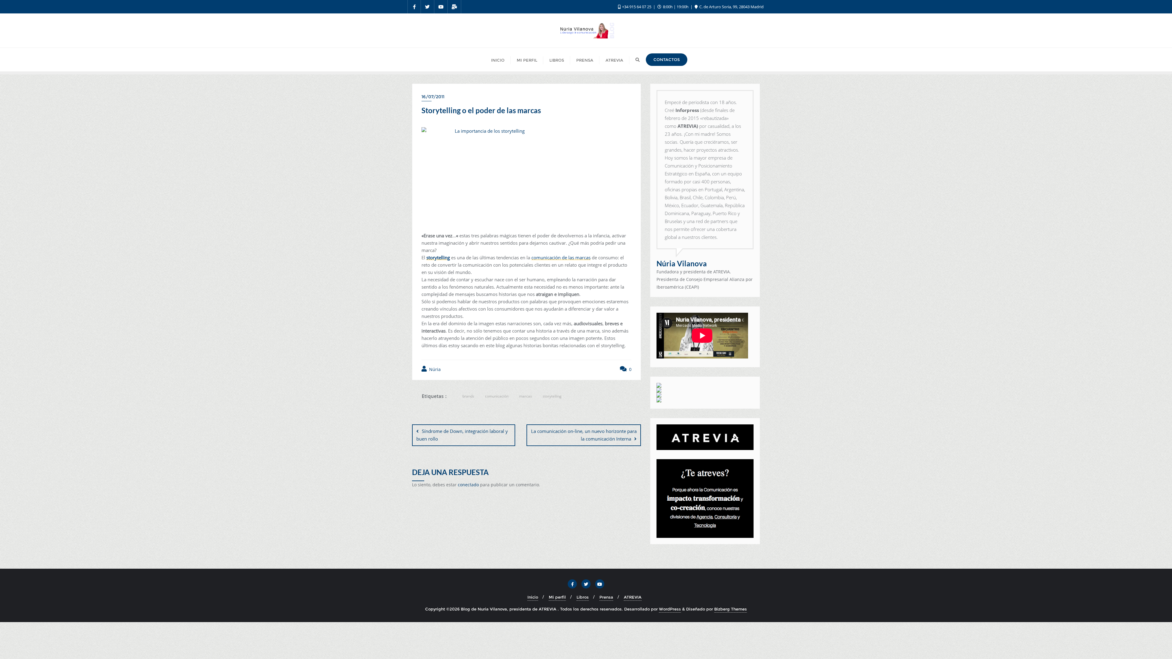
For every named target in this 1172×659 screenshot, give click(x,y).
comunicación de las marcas (561, 257)
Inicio (532, 597)
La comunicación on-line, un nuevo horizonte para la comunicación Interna (584, 435)
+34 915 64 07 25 (636, 6)
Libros (583, 597)
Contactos (666, 59)
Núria (434, 369)
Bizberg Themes (730, 609)
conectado (468, 485)
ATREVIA (633, 597)
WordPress (670, 609)
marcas (525, 396)
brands (468, 396)
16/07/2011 (432, 96)
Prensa (606, 597)
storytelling (438, 257)
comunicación (496, 396)
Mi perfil (557, 597)
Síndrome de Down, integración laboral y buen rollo (462, 435)
